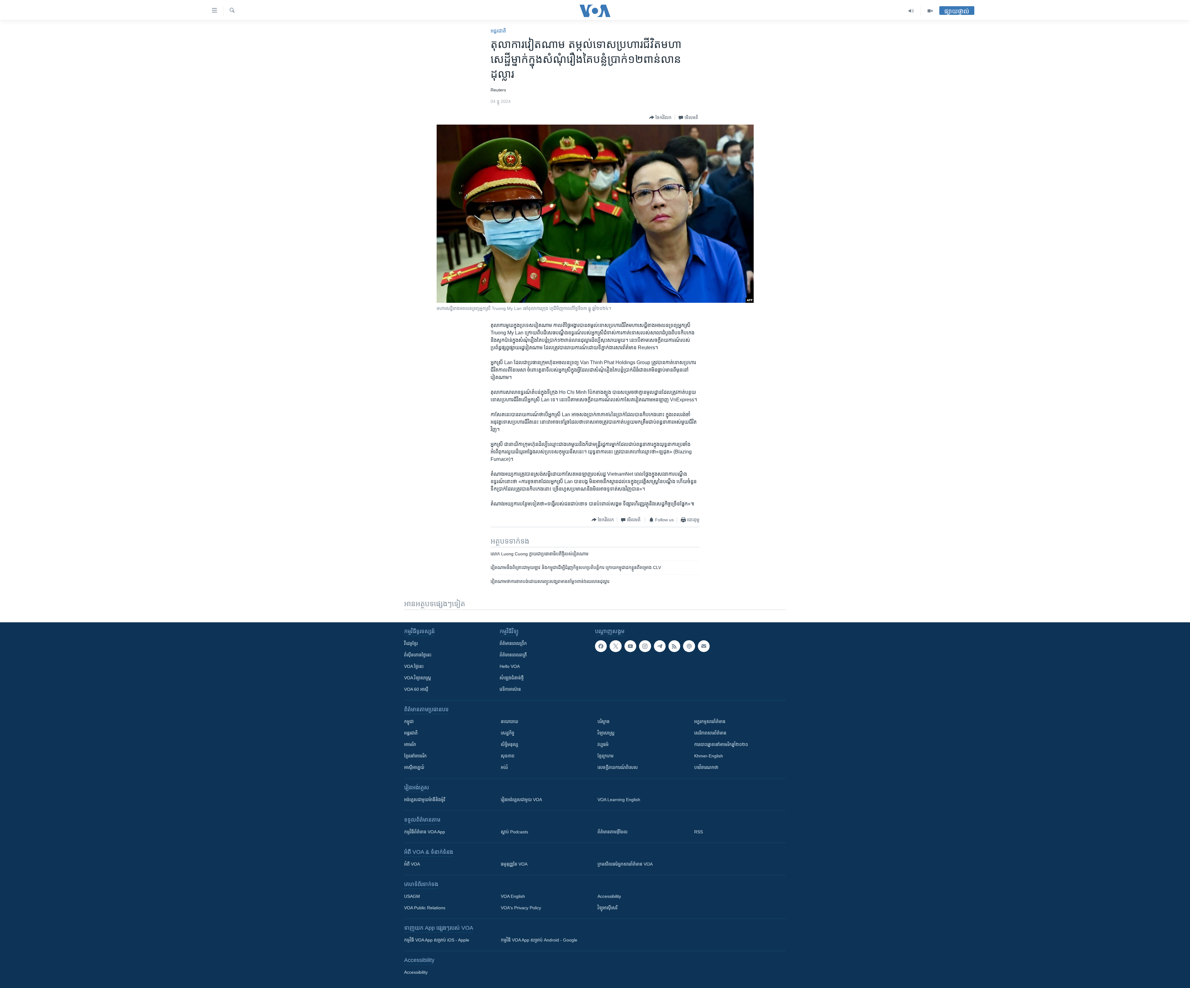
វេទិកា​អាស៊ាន (510, 689)
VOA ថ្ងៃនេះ (414, 666)
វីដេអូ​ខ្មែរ (411, 643)
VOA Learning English (618, 799)
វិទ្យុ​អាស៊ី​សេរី (607, 907)
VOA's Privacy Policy (521, 907)
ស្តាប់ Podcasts (514, 831)
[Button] (660, 117)
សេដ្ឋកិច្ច (507, 732)
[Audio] (911, 10)
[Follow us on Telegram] (660, 646)
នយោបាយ (509, 721)
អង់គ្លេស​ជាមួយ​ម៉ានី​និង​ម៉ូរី (424, 799)
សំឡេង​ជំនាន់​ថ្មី (512, 677)
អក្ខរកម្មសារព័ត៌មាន (709, 721)
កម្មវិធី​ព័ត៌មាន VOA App (424, 831)
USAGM (412, 896)
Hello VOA (510, 666)
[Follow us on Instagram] (645, 646)
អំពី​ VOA (412, 864)
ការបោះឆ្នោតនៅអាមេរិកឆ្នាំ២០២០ (721, 744)
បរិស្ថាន (603, 721)
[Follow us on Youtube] (630, 646)
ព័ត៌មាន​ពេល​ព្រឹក (513, 643)
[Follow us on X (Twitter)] (615, 646)
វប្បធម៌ (603, 744)
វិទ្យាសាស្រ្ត (606, 732)
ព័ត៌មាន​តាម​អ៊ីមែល (612, 831)
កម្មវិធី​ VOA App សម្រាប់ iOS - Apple (436, 939)
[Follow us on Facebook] (601, 646)
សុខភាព (507, 755)
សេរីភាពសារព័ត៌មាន (710, 732)
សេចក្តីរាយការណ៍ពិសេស (617, 767)
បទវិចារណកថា (706, 767)
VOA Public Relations (424, 907)
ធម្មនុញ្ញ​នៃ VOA (514, 864)
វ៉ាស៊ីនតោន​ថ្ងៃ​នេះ (417, 654)
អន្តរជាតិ (498, 30)
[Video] (930, 10)
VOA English (513, 896)
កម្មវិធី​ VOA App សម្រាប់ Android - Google (539, 939)
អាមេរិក (410, 744)
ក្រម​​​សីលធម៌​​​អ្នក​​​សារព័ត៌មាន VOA (625, 864)
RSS (698, 831)
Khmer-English (708, 755)
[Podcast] (689, 646)
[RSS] (674, 646)
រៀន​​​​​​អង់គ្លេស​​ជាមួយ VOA (521, 799)
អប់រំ (504, 767)
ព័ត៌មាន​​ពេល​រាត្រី (513, 654)
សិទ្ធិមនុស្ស (509, 744)
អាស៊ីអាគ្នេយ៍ (414, 767)
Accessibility (609, 896)
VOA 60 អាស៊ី (416, 689)
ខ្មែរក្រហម (605, 755)
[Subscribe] (704, 646)
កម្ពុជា (409, 721)
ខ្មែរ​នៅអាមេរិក (415, 755)
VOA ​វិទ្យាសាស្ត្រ (417, 677)
